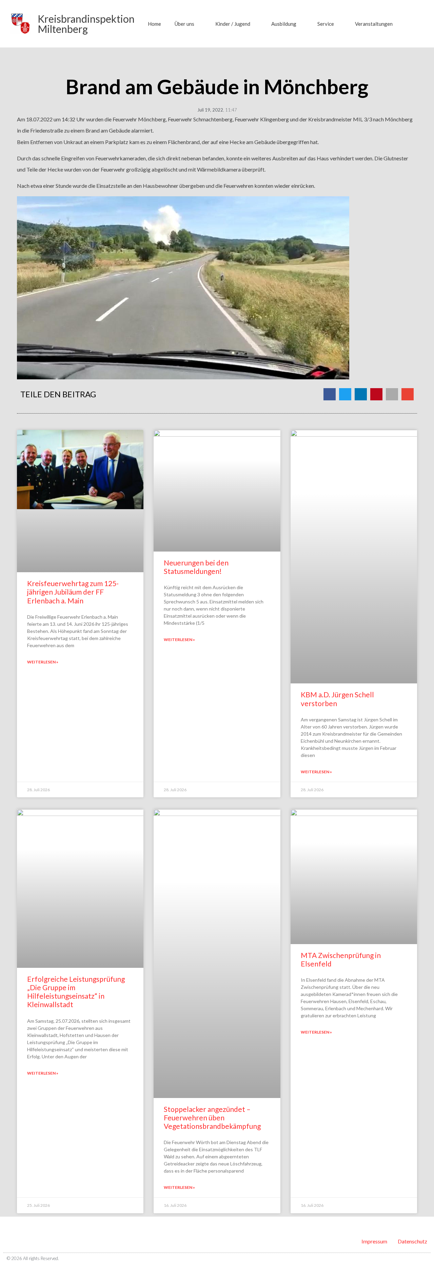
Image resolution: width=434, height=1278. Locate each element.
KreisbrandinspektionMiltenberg (86, 24)
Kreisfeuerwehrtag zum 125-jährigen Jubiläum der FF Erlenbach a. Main (73, 591)
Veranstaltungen (374, 24)
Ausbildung (283, 24)
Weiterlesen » (42, 661)
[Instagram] (424, 1258)
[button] (414, 24)
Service (325, 24)
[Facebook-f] (413, 1258)
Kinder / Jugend (232, 24)
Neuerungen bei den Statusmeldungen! (196, 566)
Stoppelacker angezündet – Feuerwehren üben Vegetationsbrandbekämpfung (212, 1117)
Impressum (374, 1241)
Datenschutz (412, 1241)
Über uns (184, 24)
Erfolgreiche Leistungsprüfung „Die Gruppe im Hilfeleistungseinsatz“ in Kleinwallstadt (76, 992)
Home (154, 24)
